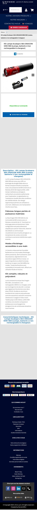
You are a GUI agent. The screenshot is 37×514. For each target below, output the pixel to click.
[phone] (29, 488)
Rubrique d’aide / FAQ (18, 422)
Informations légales (18, 459)
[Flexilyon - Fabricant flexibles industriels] (18, 497)
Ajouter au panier (19, 114)
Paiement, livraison (18, 424)
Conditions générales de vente (18, 457)
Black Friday (18, 472)
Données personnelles (15, 461)
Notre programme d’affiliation (18, 445)
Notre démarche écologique (18, 443)
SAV (18, 428)
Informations (18, 430)
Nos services (18, 409)
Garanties (18, 426)
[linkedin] (18, 488)
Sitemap (18, 455)
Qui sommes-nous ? (18, 407)
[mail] (24, 488)
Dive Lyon (18, 505)
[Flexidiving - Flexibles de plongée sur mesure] (9, 497)
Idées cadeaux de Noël (18, 476)
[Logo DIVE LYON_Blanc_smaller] (6, 9)
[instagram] (13, 488)
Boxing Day (18, 478)
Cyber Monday (18, 474)
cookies (26, 461)
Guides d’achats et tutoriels (18, 432)
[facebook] (8, 488)
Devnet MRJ (22, 507)
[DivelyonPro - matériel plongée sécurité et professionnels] (28, 497)
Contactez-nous (18, 411)
